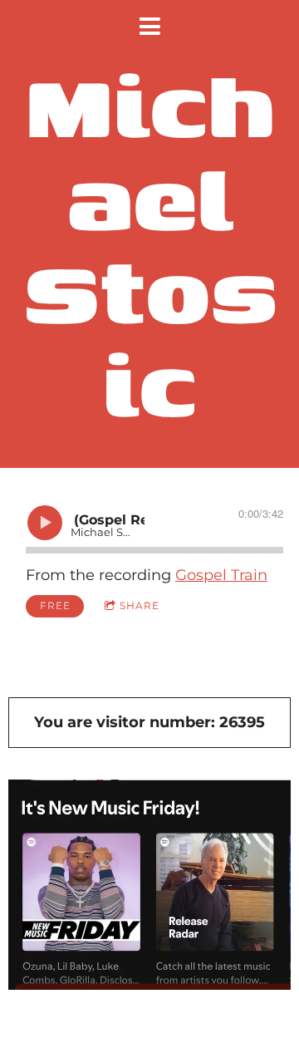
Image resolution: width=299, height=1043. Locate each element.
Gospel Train (221, 575)
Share (139, 605)
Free (55, 605)
